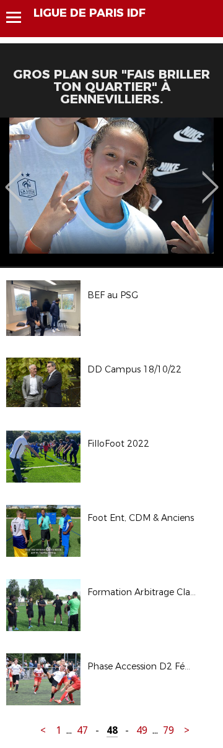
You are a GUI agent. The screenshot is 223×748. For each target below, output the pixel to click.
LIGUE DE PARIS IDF (89, 13)
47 (82, 730)
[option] (111, 192)
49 (141, 730)
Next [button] (210, 178)
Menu (19, 17)
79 (168, 730)
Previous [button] (13, 178)
